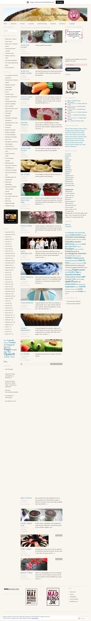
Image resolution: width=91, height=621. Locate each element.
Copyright (72, 23)
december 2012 (9, 289)
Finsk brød (7, 127)
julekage (74, 267)
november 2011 (9, 317)
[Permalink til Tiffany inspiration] (41, 295)
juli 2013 (7, 272)
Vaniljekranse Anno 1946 (11, 123)
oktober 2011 (8, 320)
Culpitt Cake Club (69, 195)
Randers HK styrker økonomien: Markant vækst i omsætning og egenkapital (10, 383)
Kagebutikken (68, 170)
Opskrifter (13, 23)
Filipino (82, 132)
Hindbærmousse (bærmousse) (73, 101)
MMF (84, 276)
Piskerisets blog (42, 23)
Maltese (67, 140)
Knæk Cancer (8, 89)
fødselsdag (69, 251)
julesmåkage (68, 270)
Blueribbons (68, 199)
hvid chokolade (72, 263)
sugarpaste (70, 286)
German (79, 134)
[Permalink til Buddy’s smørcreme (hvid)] (41, 243)
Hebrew (67, 136)
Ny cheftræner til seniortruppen (9, 396)
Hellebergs (67, 168)
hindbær (68, 257)
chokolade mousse (70, 239)
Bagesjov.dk (68, 156)
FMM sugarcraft (69, 203)
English (74, 132)
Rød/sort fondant (27, 573)
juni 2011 (7, 329)
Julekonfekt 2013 (9, 146)
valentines (67, 289)
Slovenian (67, 144)
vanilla (73, 291)
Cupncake (67, 162)
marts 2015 (8, 248)
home (5, 23)
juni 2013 (7, 274)
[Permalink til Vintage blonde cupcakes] (41, 140)
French (71, 134)
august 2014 (8, 258)
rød (79, 282)
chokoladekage (79, 237)
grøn (74, 256)
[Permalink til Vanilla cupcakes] (41, 430)
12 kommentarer (24, 157)
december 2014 (9, 253)
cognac (80, 239)
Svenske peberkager (10, 134)
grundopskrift (68, 256)
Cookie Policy (35, 618)
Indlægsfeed (73, 596)
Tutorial (60, 57)
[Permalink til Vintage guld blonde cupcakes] (41, 63)
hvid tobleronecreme (75, 264)
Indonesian (80, 136)
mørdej (78, 279)
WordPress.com (74, 601)
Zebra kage (8, 201)
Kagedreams (68, 171)
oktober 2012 (8, 294)
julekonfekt (80, 267)
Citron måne (8, 139)
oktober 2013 (8, 265)
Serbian (77, 142)
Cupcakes (31, 23)
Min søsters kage (69, 183)
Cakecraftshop (68, 191)
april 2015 (7, 246)
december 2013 (9, 260)
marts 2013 (8, 282)
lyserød (68, 274)
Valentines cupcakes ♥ (24, 124)
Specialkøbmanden (70, 185)
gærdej (79, 255)
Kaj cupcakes (25, 354)
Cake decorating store (70, 205)
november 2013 (9, 263)
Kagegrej (67, 173)
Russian (73, 142)
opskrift (69, 281)
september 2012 (9, 296)
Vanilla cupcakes (26, 498)
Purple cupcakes (69, 207)
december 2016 (9, 232)
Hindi (70, 136)
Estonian (78, 132)
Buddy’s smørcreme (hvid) (26, 252)
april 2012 (7, 305)
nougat (82, 279)
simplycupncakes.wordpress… (73, 301)
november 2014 (9, 256)
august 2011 (8, 324)
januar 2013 (8, 286)
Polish (76, 140)
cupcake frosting (77, 244)
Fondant (22, 23)
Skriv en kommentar (25, 53)
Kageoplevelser (69, 181)
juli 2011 (7, 327)
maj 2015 (7, 244)
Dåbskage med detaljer (11, 137)
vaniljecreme (68, 291)
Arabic (71, 128)
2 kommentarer (24, 131)
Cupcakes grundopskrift (25, 329)
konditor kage (74, 272)
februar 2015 (8, 251)
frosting (81, 249)
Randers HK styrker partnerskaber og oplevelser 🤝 (10, 375)
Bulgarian (75, 128)
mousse (68, 279)
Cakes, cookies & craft (70, 209)
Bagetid (67, 158)
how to (81, 260)
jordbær (79, 265)
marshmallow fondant (73, 276)
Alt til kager (68, 154)
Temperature (68, 226)
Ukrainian (67, 146)
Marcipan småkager (10, 132)
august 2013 (8, 270)
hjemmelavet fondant (71, 260)
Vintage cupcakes (26, 226)
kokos (66, 272)
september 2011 (9, 322)
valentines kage (73, 289)
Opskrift (56, 57)
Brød (5, 340)
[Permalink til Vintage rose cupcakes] (41, 37)
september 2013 (9, 267)
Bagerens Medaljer (10, 203)
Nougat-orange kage (10, 130)
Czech (66, 132)
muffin (73, 279)
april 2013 (7, 279)
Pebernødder (8, 125)
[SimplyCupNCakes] (45, 15)
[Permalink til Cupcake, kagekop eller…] (41, 515)
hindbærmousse (78, 258)
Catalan (80, 128)
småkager (7, 357)
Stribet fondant (26, 549)
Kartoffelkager (8, 194)
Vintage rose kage (9, 205)
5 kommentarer (24, 180)
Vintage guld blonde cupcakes (26, 72)
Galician (75, 134)
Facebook (53, 23)
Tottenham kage (9, 53)
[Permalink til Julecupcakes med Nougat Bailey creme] (41, 190)
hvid (67, 262)
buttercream (75, 234)
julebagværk (68, 267)
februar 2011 (8, 334)
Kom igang (59, 2)
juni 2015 (7, 241)
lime (80, 272)
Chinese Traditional (75, 131)
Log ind (72, 594)
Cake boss (83, 235)
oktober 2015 (8, 239)
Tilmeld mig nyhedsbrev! (73, 69)
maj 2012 (7, 303)
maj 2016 (7, 237)
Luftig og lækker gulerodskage (26, 98)
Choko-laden (68, 160)
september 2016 (9, 234)
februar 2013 (8, 284)
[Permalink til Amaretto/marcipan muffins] (41, 269)
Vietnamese (73, 146)
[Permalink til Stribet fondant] (35, 541)
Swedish (77, 144)
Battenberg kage (9, 163)
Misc (57, 314)
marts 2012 (8, 308)
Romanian (67, 142)
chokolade (69, 237)
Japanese (67, 138)
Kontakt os (62, 23)
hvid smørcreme (79, 263)
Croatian (82, 131)
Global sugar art (69, 197)
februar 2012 (8, 310)
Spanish (72, 144)
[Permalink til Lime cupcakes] (41, 166)
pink (76, 281)
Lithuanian (81, 138)
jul (83, 265)
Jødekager (7, 115)
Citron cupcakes (9, 106)
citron (77, 239)
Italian (85, 136)
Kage (61, 31)
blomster (71, 232)
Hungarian (74, 136)
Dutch (70, 132)
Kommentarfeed (74, 599)
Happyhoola (68, 166)
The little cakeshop (70, 193)
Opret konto (73, 592)
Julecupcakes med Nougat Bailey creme (27, 200)
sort (77, 284)
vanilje (80, 288)
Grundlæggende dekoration (54, 31)
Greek (83, 134)
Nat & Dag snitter (9, 67)
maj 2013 (7, 277)
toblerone (77, 286)
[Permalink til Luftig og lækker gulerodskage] (41, 89)
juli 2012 (7, 301)
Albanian (67, 128)
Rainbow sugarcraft (70, 201)
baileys (66, 232)
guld (76, 255)
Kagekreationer (69, 179)
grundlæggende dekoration (75, 253)
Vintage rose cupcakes (25, 46)
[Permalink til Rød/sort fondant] (34, 565)
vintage (80, 291)
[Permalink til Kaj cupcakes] (41, 346)
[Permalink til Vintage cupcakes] (41, 218)
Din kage (67, 164)
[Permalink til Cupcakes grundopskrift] (41, 320)
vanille (76, 291)
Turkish (84, 144)
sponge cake (82, 284)
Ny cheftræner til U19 (10, 401)
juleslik (85, 267)
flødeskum (79, 246)
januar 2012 (8, 312)
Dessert (6, 343)
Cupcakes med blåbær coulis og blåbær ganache (10, 189)
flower (74, 246)
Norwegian (72, 140)
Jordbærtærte (8, 87)
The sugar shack (69, 211)
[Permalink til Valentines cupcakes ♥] (41, 114)
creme (84, 239)
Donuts (7, 92)
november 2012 (9, 291)
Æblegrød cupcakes (10, 85)
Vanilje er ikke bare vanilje (77, 121)
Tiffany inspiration (27, 303)
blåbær (76, 232)
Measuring (67, 224)
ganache (76, 251)
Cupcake (42, 31)
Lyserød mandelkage (10, 104)
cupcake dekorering (73, 242)
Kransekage (8, 113)
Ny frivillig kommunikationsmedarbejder (12, 391)
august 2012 (8, 298)
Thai (80, 144)
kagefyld (81, 270)
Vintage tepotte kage (10, 101)
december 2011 (9, 315)
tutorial (82, 286)
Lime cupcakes (25, 174)
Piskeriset (24, 51)
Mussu (69, 101)
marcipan (76, 274)
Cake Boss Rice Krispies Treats (76, 115)
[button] (8, 213)
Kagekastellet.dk (69, 175)
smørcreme (70, 283)
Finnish (67, 134)
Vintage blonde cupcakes (25, 149)
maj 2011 (7, 331)
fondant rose (76, 249)
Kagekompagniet (69, 177)
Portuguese (81, 140)
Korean (72, 138)
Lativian (76, 138)
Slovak (81, 142)
